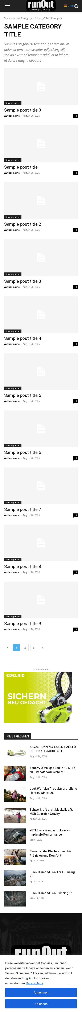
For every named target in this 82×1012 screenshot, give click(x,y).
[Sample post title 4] (41, 314)
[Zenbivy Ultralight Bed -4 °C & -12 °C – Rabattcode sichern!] (15, 773)
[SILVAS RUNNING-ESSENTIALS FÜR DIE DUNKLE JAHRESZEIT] (15, 753)
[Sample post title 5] (41, 371)
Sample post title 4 (22, 338)
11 (75, 115)
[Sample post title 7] (41, 486)
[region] (41, 983)
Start (7, 18)
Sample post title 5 (22, 395)
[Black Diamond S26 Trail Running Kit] (15, 878)
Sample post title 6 (22, 452)
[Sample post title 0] (41, 86)
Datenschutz (34, 983)
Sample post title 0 (22, 110)
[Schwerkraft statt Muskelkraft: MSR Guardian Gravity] (15, 815)
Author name (12, 115)
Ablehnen (41, 1003)
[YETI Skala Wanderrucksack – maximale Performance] (15, 836)
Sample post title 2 (22, 224)
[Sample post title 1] (41, 143)
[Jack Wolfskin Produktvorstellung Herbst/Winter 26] (15, 794)
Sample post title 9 (22, 623)
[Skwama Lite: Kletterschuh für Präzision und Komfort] (15, 857)
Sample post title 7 (22, 509)
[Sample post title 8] (41, 543)
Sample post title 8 (22, 566)
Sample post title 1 (22, 167)
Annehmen (41, 992)
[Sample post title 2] (41, 200)
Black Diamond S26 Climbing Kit (51, 893)
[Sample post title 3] (41, 257)
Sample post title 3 (22, 281)
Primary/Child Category (48, 18)
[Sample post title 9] (41, 600)
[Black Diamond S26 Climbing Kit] (15, 899)
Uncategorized (12, 103)
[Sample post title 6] (41, 428)
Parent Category (22, 18)
